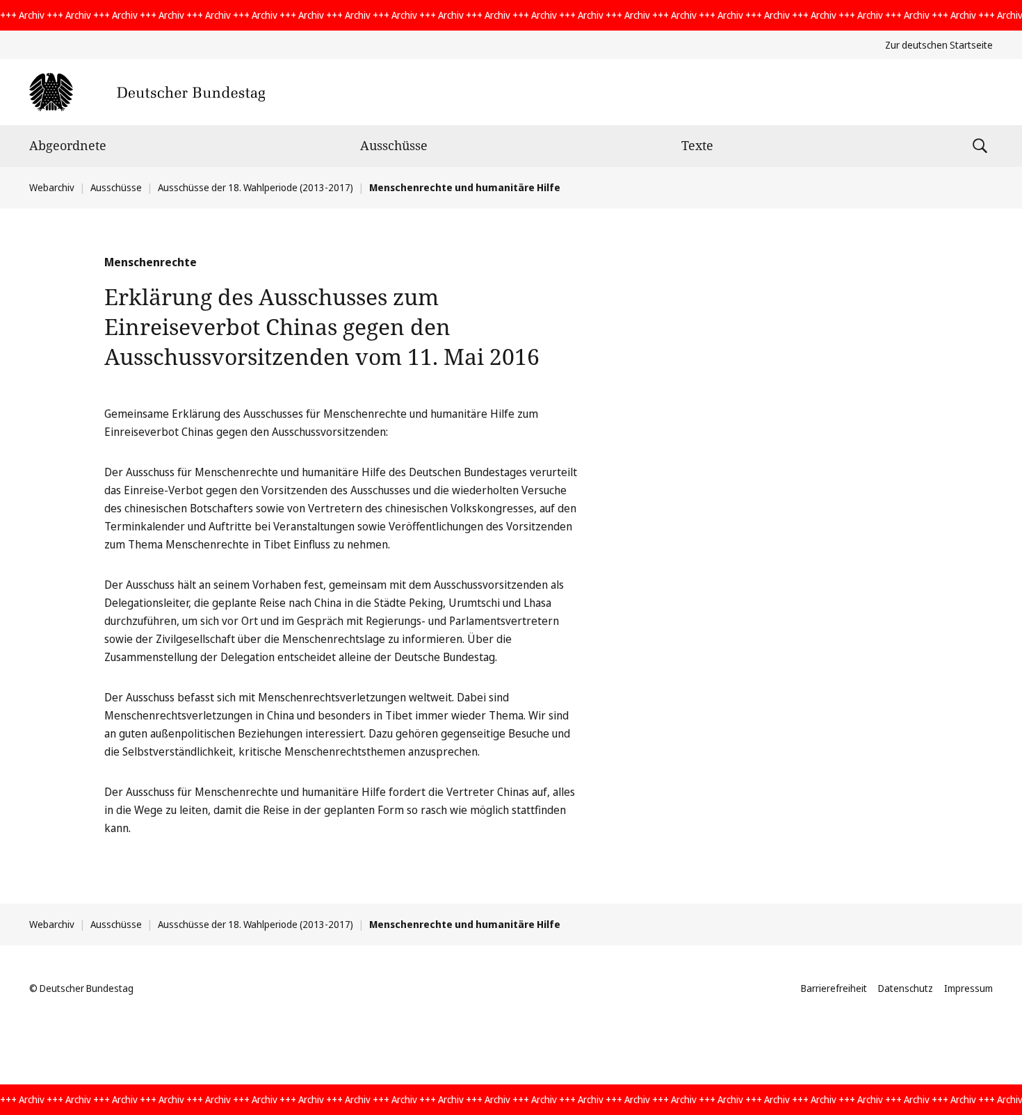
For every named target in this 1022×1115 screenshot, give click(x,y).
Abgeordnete (67, 145)
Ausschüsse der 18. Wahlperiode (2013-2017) (255, 187)
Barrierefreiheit (834, 988)
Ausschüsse (394, 145)
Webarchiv (51, 187)
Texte (697, 145)
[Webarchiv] (147, 92)
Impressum (968, 988)
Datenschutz (905, 988)
